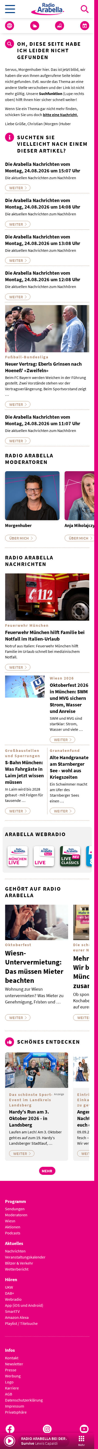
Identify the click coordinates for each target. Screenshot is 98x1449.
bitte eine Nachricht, (60, 114)
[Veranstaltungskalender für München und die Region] (84, 25)
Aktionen (12, 1226)
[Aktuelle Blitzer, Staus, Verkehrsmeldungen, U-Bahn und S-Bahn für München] (59, 25)
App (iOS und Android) (24, 1305)
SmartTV (12, 1311)
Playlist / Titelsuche (21, 1323)
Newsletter (14, 1363)
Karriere (12, 1387)
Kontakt (11, 1357)
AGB (8, 1393)
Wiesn (10, 1220)
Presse (10, 1369)
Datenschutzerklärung (24, 1400)
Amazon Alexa (17, 1317)
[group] (17, 856)
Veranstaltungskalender (25, 1257)
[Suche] (84, 9)
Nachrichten (15, 1250)
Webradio (13, 1299)
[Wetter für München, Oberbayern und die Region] (34, 25)
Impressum (14, 1406)
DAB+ (9, 1293)
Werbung (13, 1375)
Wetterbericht (16, 1269)
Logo (9, 1381)
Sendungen (15, 1208)
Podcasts (12, 1232)
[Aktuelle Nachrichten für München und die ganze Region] (9, 25)
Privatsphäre (16, 1412)
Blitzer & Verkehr (19, 1263)
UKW (9, 1287)
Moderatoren (16, 1214)
